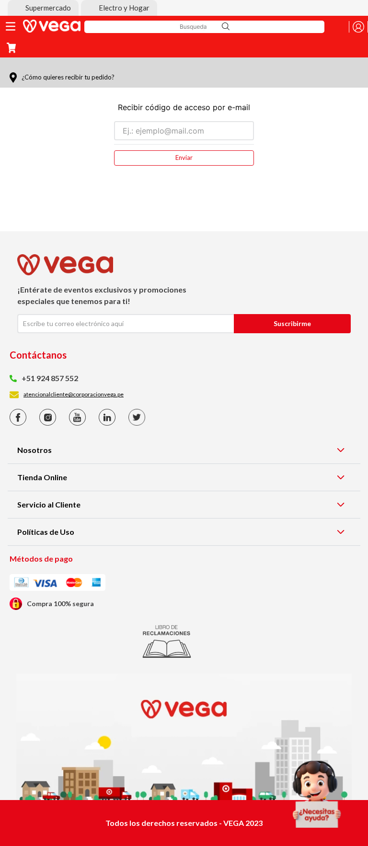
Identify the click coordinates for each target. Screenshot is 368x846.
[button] (43, 8)
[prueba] (317, 794)
